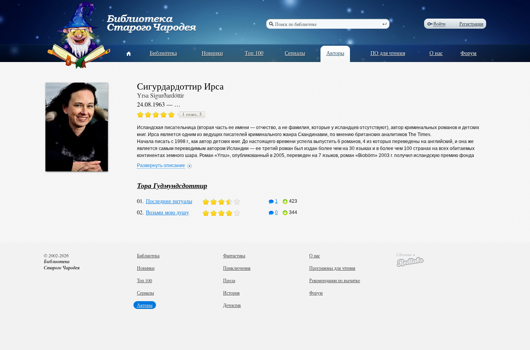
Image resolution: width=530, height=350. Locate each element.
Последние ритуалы (169, 201)
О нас (436, 53)
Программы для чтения (332, 268)
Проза (229, 280)
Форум (468, 53)
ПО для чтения (388, 53)
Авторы (335, 53)
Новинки (212, 53)
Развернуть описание (161, 165)
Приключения (237, 268)
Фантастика (234, 255)
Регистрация (471, 23)
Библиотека (163, 53)
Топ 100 (254, 53)
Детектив (232, 305)
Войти (439, 24)
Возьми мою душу (167, 212)
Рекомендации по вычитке (334, 280)
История (231, 293)
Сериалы (295, 53)
